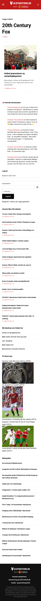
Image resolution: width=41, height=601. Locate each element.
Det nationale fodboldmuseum (12, 463)
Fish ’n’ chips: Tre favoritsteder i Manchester (16, 504)
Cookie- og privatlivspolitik (20, 583)
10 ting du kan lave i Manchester (12, 523)
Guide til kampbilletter (11, 333)
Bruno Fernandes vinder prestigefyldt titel (15, 281)
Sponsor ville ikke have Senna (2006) (16, 361)
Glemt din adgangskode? (20, 202)
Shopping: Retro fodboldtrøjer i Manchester (16, 511)
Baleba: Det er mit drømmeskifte (12, 289)
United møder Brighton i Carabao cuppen (15, 241)
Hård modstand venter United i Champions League (18, 222)
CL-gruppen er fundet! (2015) (13, 385)
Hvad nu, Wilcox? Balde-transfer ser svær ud (16, 265)
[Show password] (37, 187)
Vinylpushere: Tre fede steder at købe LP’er (16, 490)
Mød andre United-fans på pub (14, 337)
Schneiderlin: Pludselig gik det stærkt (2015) (19, 419)
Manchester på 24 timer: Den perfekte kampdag (17, 517)
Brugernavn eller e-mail (9, 175)
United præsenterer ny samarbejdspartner (14, 74)
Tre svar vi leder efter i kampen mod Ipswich (16, 214)
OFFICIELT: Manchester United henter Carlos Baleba (19, 297)
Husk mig (7, 191)
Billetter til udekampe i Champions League (16, 529)
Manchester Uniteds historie (13, 349)
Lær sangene (7, 341)
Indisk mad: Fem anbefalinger (12, 484)
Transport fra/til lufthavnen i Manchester (15, 535)
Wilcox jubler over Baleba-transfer (13, 273)
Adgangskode (6, 183)
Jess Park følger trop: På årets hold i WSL (15, 249)
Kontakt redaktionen (19, 577)
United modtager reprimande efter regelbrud (16, 257)
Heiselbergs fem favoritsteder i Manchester (16, 555)
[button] (3, 4)
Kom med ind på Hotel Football (12, 549)
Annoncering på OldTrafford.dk (19, 580)
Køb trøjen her (8, 345)
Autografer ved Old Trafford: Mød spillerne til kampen (19, 469)
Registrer (5, 202)
